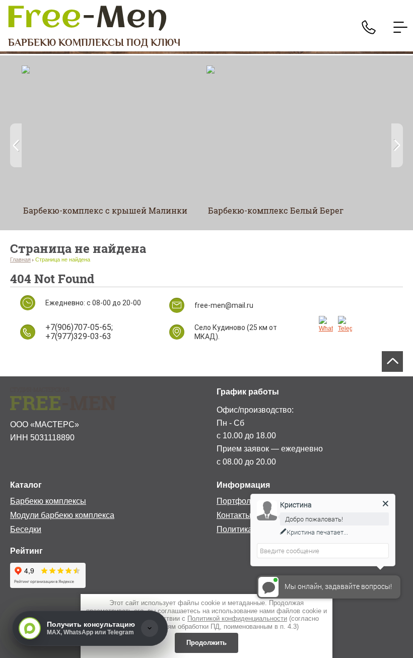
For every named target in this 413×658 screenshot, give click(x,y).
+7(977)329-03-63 (78, 336)
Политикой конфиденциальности (237, 618)
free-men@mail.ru (223, 305)
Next (397, 145)
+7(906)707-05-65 (78, 327)
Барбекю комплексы (48, 501)
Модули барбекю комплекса (62, 515)
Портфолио (238, 501)
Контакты (234, 515)
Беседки (25, 529)
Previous (16, 145)
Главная (20, 259)
